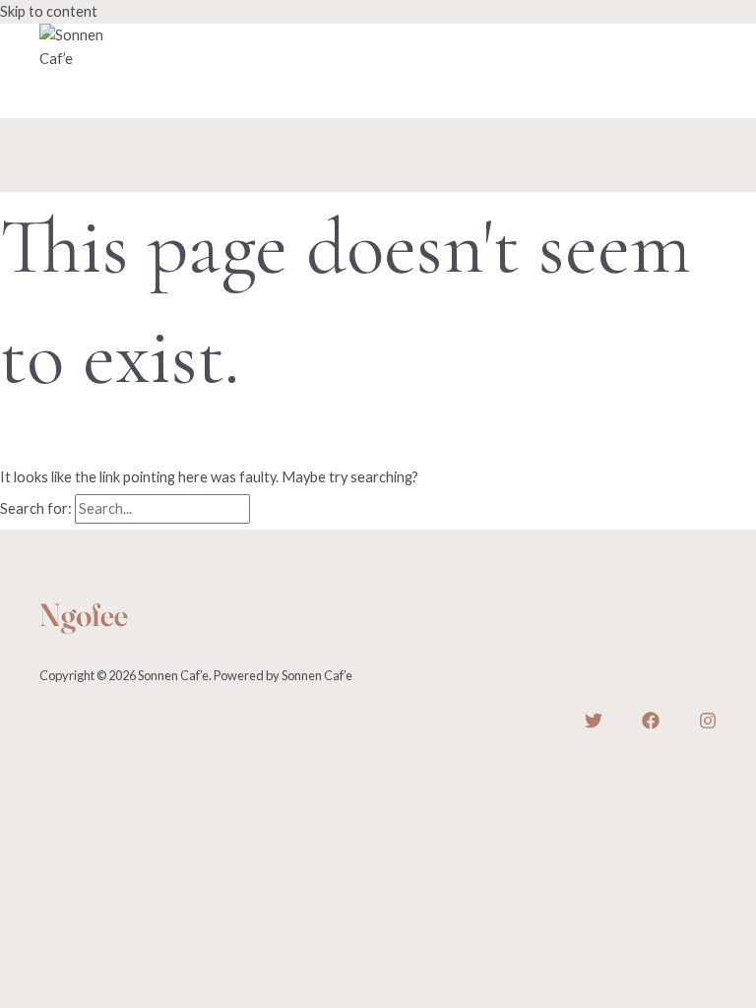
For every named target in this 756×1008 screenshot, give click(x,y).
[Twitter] (593, 724)
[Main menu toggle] (81, 94)
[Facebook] (651, 724)
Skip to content (48, 11)
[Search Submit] (276, 509)
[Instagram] (708, 724)
